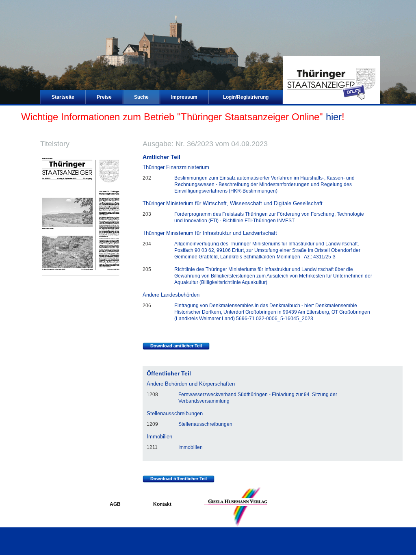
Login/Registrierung (246, 97)
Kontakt (162, 504)
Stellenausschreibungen (205, 424)
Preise (104, 97)
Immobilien (190, 447)
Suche (141, 97)
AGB (115, 504)
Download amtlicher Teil (176, 345)
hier (334, 116)
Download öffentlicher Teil (178, 478)
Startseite (63, 97)
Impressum (184, 97)
